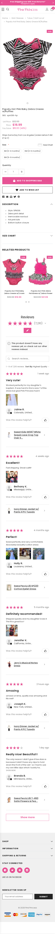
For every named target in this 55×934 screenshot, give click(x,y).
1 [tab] (27, 103)
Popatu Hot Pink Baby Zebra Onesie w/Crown (14, 292)
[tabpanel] (27, 63)
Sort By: (29, 366)
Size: (4, 144)
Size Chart (48, 145)
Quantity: (6, 165)
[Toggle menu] (3, 9)
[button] (45, 323)
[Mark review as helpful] (45, 420)
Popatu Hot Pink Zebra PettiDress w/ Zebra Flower (40, 292)
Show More (11, 770)
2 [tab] (28, 302)
